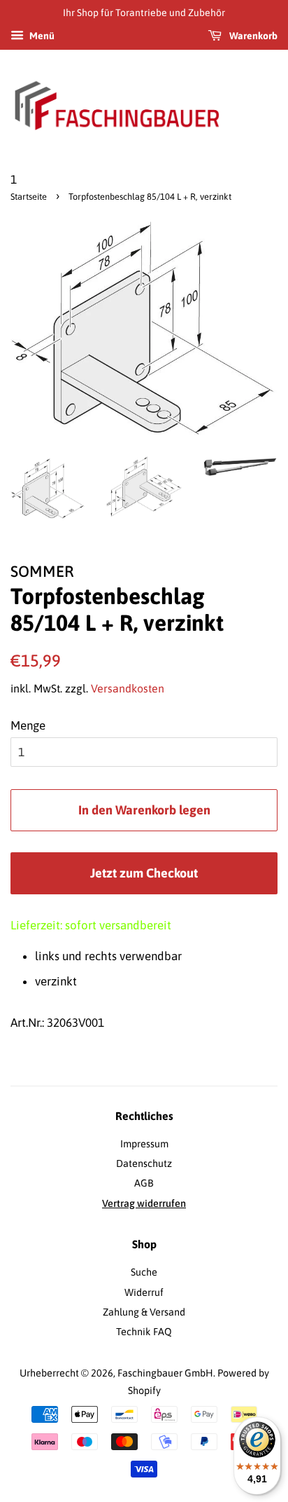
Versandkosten (127, 688)
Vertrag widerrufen (144, 1203)
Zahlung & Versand (144, 1312)
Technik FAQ (144, 1331)
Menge (27, 725)
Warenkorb (252, 35)
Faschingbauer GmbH (165, 1373)
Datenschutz (144, 1163)
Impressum (144, 1143)
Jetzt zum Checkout (144, 873)
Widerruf (144, 1292)
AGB (144, 1183)
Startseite (28, 196)
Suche (144, 1272)
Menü (41, 35)
